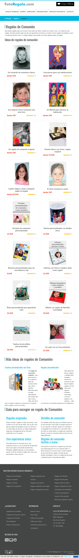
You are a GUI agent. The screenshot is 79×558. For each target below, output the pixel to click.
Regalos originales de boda (63, 486)
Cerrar (75, 556)
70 (71, 192)
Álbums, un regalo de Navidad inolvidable (57, 308)
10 (71, 350)
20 (35, 234)
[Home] (19, 5)
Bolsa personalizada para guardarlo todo (21, 308)
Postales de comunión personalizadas (21, 229)
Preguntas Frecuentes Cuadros (15, 515)
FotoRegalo (8, 18)
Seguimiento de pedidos (13, 511)
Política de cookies (36, 521)
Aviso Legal (33, 515)
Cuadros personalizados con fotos (18, 367)
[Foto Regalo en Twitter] (11, 552)
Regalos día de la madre (62, 483)
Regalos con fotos (12, 483)
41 (35, 273)
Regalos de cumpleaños (13, 486)
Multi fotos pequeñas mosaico (64, 499)
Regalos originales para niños (39, 489)
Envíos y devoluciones (13, 525)
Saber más (67, 556)
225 (35, 115)
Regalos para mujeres (37, 483)
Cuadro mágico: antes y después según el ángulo (21, 190)
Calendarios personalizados (63, 489)
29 (71, 76)
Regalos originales (12, 12)
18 (71, 313)
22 (35, 76)
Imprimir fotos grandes (62, 496)
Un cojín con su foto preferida (57, 347)
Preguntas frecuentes (57, 12)
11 (35, 153)
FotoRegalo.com (56, 552)
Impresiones (31, 12)
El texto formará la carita (57, 189)
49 (71, 115)
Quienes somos (35, 511)
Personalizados (42, 12)
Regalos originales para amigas (40, 486)
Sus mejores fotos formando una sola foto (21, 111)
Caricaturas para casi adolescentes (57, 72)
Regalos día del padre (61, 479)
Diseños (23, 12)
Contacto (70, 12)
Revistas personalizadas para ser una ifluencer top (21, 269)
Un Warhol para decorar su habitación (57, 111)
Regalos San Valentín (61, 476)
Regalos (16, 18)
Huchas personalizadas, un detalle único (58, 229)
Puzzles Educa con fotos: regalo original (58, 150)
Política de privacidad (36, 518)
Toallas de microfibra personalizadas (21, 345)
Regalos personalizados (50, 367)
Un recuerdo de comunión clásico (21, 72)
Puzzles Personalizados (62, 493)
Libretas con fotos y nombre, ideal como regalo (58, 269)
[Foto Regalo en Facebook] (6, 552)
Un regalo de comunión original (21, 149)
